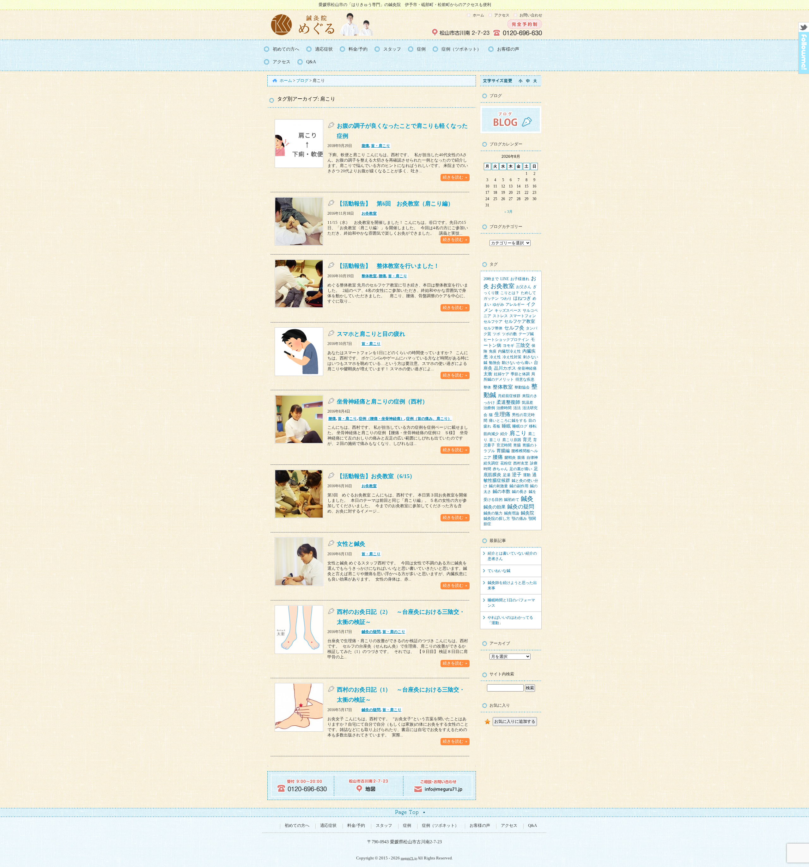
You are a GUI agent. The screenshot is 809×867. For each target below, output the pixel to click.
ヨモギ (508, 345)
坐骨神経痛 (527, 368)
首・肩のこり (393, 632)
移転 (533, 426)
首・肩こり (380, 146)
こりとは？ (509, 293)
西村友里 (520, 463)
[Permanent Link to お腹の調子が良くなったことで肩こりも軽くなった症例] (299, 166)
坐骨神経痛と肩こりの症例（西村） (382, 401)
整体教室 (369, 276)
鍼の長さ (519, 491)
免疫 (492, 351)
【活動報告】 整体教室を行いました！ (388, 266)
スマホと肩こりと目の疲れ (371, 334)
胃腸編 (503, 450)
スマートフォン (522, 316)
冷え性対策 (511, 357)
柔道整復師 (508, 402)
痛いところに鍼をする (508, 420)
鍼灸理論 (511, 513)
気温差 (527, 402)
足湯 (506, 475)
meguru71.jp (409, 858)
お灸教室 (369, 213)
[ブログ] (511, 132)
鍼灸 (527, 498)
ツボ (496, 334)
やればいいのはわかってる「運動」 (510, 620)
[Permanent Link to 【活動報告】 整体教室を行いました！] (299, 306)
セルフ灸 (514, 328)
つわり (506, 298)
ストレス (500, 316)
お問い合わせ (531, 15)
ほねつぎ (522, 298)
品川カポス (505, 368)
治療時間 (504, 408)
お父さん (523, 287)
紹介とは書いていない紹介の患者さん (512, 556)
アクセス (501, 15)
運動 (527, 475)
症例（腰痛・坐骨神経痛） (381, 419)
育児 (527, 439)
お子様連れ (519, 279)
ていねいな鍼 (499, 571)
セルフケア (493, 321)
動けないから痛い (517, 362)
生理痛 (502, 414)
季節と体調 (520, 374)
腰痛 (382, 276)
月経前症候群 (509, 396)
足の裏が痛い (520, 469)
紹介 (504, 434)
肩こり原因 (511, 440)
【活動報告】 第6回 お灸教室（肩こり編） (395, 203)
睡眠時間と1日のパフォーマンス (511, 603)
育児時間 (504, 445)
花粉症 (506, 463)
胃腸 (517, 445)
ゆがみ (498, 304)
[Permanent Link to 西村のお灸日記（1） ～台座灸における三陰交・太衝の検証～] (299, 730)
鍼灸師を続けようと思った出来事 (512, 585)
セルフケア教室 (519, 321)
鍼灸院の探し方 (497, 518)
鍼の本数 (501, 491)
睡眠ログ (519, 426)
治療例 (489, 408)
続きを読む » (455, 177)
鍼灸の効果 (495, 507)
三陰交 (523, 345)
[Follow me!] (804, 72)
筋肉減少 (491, 434)
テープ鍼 (526, 334)
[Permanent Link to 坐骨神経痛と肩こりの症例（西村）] (299, 442)
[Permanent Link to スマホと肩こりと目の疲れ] (299, 374)
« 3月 (508, 211)
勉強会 (494, 362)
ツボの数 (509, 334)
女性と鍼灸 (351, 544)
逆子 (516, 474)
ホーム (478, 15)
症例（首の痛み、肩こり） (429, 419)
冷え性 (495, 357)
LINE (504, 279)
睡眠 (506, 426)
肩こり (517, 433)
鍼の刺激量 (498, 486)
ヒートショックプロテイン (506, 339)
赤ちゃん (500, 469)
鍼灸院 (527, 513)
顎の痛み (519, 518)
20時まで (491, 279)
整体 (487, 387)
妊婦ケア (501, 374)
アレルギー (515, 304)
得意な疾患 (524, 379)
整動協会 (522, 387)
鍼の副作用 (518, 486)
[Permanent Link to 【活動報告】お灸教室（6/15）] (299, 517)
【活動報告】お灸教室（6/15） (376, 476)
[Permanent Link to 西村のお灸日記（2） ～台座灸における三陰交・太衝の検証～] (299, 652)
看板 (496, 426)
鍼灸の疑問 (371, 632)
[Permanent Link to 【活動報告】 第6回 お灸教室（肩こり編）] (299, 244)
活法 (517, 408)
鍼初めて (511, 499)
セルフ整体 (493, 328)
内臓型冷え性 (509, 351)
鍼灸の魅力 (493, 513)
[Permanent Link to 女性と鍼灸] (299, 584)
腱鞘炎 (510, 457)
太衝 (488, 374)
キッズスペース (508, 310)
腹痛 (365, 146)
